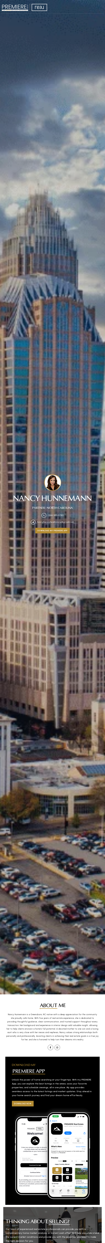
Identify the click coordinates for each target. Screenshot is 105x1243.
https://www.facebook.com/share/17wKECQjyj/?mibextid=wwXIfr (50, 1047)
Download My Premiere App (52, 530)
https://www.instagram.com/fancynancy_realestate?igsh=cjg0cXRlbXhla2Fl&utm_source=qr (57, 1047)
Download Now (22, 1103)
